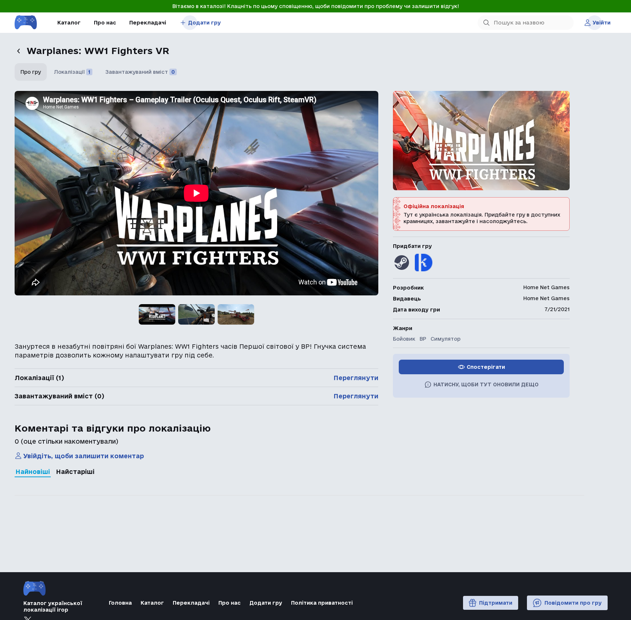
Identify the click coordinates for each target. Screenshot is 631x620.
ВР (423, 339)
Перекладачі (147, 23)
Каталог (69, 23)
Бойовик (404, 339)
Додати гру (204, 23)
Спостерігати (486, 367)
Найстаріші (75, 471)
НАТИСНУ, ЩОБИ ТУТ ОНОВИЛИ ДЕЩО (486, 384)
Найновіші (32, 471)
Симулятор (445, 339)
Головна (120, 603)
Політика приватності (322, 603)
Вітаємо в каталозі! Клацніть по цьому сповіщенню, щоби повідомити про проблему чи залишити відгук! (315, 6)
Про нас (105, 23)
